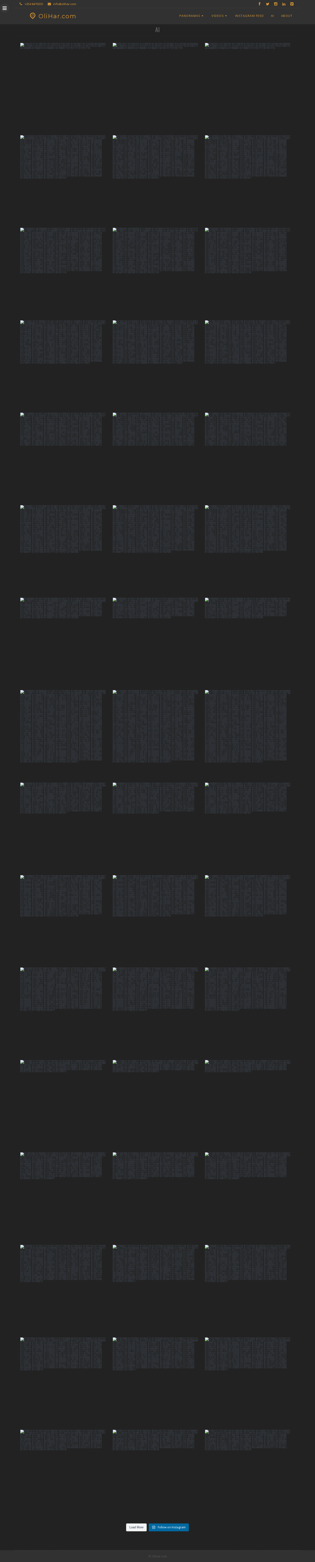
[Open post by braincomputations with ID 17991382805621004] (157, 920)
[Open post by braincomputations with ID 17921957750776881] (250, 1475)
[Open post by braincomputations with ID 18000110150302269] (250, 457)
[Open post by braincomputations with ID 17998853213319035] (65, 457)
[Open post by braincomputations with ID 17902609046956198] (250, 550)
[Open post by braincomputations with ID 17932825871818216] (250, 1012)
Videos (217, 16)
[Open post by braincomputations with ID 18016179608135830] (65, 1475)
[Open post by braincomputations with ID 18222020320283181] (65, 920)
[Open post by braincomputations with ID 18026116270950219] (157, 735)
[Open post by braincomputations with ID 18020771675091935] (250, 1382)
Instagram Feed (249, 16)
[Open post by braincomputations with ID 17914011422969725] (157, 88)
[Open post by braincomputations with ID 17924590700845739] (250, 643)
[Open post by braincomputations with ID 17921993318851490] (65, 1290)
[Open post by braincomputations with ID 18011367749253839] (65, 550)
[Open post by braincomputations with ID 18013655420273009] (157, 1105)
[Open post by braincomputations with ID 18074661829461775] (65, 735)
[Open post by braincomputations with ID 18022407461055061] (157, 1012)
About (287, 16)
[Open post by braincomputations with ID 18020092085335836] (65, 180)
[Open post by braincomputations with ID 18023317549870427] (65, 1197)
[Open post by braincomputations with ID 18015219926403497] (250, 88)
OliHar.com (58, 16)
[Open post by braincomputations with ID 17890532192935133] (157, 643)
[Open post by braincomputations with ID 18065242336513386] (157, 365)
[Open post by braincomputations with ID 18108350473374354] (250, 735)
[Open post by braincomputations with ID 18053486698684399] (65, 88)
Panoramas (190, 16)
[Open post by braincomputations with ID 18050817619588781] (65, 1105)
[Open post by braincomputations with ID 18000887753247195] (157, 1475)
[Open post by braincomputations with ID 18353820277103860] (250, 180)
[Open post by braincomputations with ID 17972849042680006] (65, 827)
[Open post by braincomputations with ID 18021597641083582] (157, 1197)
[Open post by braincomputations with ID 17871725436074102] (65, 273)
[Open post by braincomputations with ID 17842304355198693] (65, 365)
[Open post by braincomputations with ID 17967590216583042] (157, 827)
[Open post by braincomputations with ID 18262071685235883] (65, 1012)
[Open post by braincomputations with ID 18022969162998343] (157, 1382)
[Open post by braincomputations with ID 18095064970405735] (250, 1105)
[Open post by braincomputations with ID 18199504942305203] (250, 365)
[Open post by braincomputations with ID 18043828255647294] (250, 1197)
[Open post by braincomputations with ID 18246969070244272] (250, 920)
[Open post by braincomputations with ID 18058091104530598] (250, 827)
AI (272, 16)
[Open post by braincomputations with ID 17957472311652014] (157, 180)
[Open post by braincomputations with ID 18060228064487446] (157, 273)
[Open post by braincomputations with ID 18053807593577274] (157, 550)
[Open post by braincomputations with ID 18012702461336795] (65, 643)
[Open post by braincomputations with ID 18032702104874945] (250, 1290)
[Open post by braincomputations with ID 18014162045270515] (250, 273)
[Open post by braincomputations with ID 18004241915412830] (157, 457)
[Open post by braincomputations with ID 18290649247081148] (65, 1382)
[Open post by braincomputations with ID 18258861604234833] (157, 1290)
